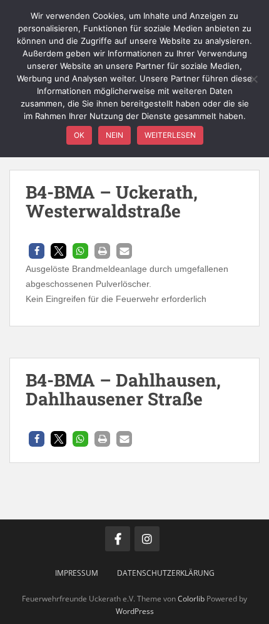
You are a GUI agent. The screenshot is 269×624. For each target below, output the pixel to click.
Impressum (76, 573)
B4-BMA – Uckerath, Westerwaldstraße (112, 201)
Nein (114, 135)
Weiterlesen (170, 135)
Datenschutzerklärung (166, 573)
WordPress (135, 611)
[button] (36, 251)
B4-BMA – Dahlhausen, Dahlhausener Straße (123, 389)
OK (79, 135)
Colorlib (191, 598)
